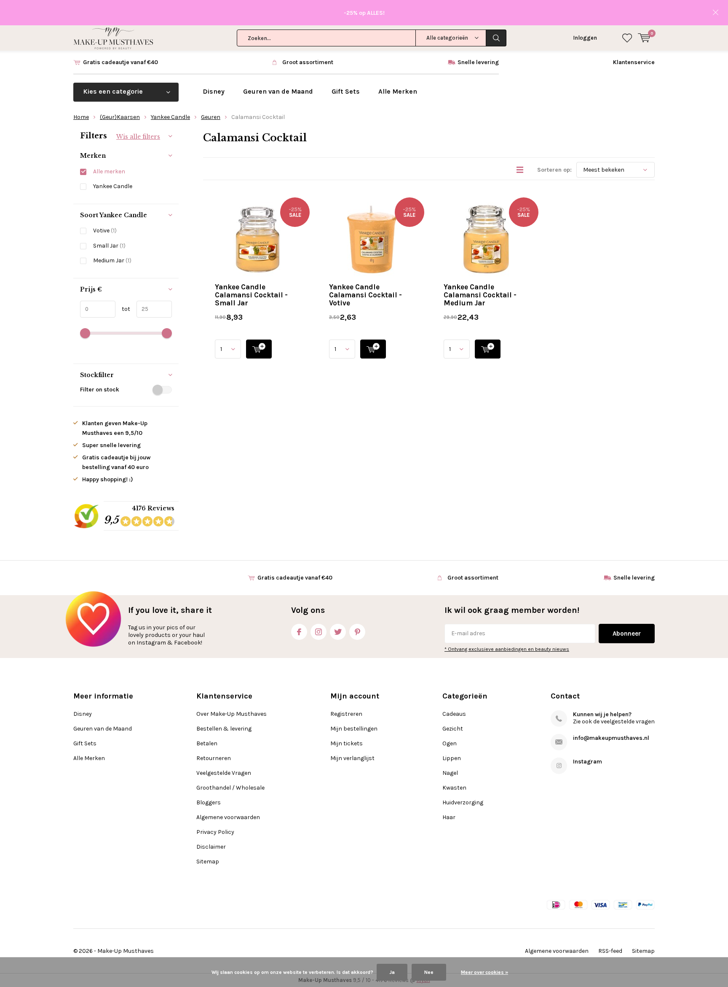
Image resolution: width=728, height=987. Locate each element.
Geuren (210, 117)
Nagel (450, 773)
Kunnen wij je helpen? (602, 714)
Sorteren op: (554, 169)
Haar (448, 817)
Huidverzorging (462, 802)
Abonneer (627, 633)
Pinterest (357, 632)
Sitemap (207, 861)
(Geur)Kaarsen (120, 117)
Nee (429, 972)
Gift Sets (346, 91)
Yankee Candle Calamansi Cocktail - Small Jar (251, 295)
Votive (105, 230)
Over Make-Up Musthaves (231, 713)
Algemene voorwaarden (228, 817)
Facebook (299, 632)
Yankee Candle (170, 117)
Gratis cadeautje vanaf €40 (120, 62)
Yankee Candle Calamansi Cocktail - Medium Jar (480, 295)
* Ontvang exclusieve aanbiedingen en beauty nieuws (506, 649)
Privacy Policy (215, 832)
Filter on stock (99, 389)
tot (122, 309)
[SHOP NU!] (259, 349)
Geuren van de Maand (278, 91)
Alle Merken (397, 91)
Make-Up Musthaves (125, 951)
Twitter (338, 632)
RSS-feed (610, 951)
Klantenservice (634, 62)
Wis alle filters (138, 136)
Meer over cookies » (484, 972)
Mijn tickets (346, 743)
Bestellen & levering (224, 728)
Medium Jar (112, 260)
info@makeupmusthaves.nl (611, 738)
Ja (392, 972)
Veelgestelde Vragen (223, 773)
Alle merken (109, 171)
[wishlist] (627, 38)
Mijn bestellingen (353, 728)
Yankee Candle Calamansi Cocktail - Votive (365, 295)
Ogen (449, 743)
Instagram (318, 632)
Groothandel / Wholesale (230, 787)
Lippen (451, 758)
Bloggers (208, 802)
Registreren (346, 713)
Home (81, 117)
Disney (214, 91)
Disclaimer (211, 846)
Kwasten (454, 787)
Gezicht (452, 728)
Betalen (206, 743)
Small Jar (109, 245)
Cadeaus (454, 713)
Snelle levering (478, 62)
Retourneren (213, 758)
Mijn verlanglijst (352, 758)
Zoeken (496, 38)
